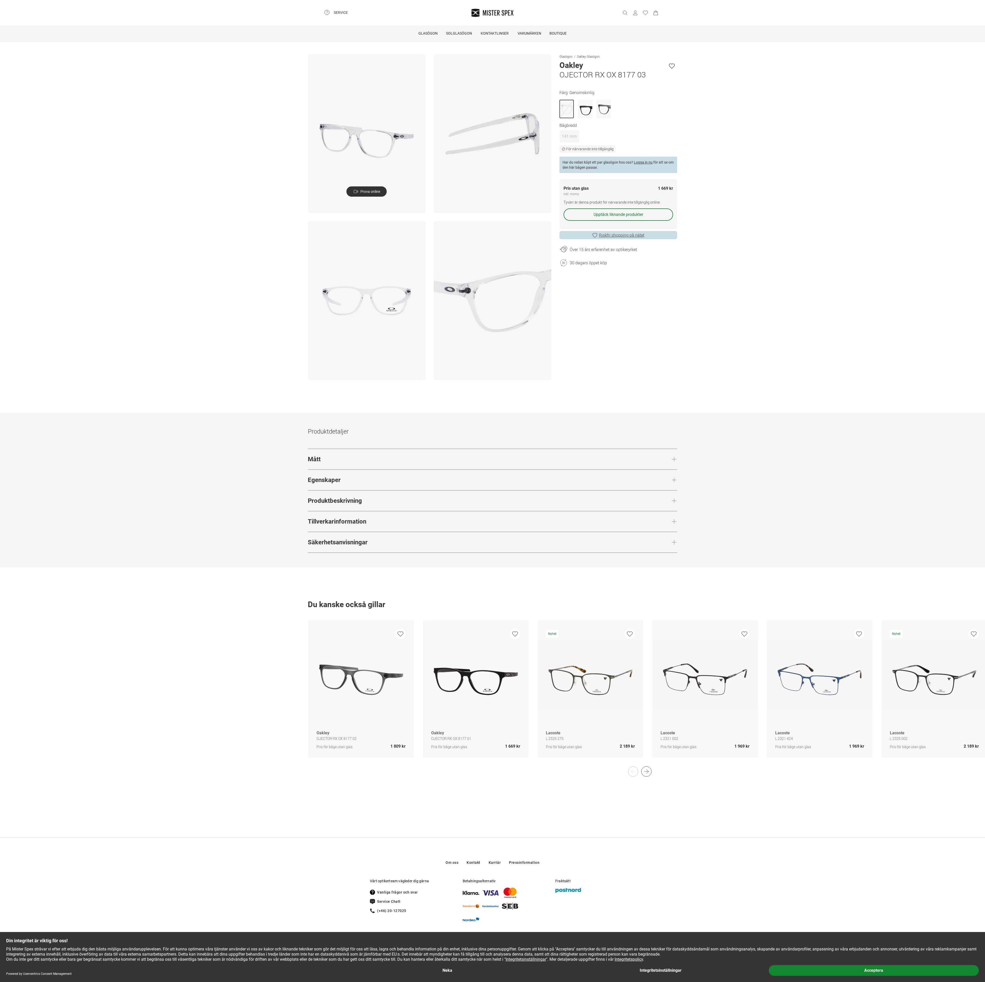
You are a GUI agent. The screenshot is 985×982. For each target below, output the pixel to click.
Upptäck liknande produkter (618, 214)
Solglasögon (459, 33)
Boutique (558, 33)
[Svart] (585, 109)
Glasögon (428, 33)
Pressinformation (524, 862)
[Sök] (625, 12)
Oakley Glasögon (588, 56)
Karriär (495, 862)
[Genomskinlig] (566, 109)
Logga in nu (643, 162)
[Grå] (603, 109)
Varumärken (529, 33)
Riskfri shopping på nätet (621, 235)
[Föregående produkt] (633, 771)
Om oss (452, 862)
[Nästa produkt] (646, 771)
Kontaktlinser (495, 33)
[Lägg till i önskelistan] (672, 66)
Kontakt (473, 862)
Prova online (370, 191)
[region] (492, 694)
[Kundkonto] (635, 13)
